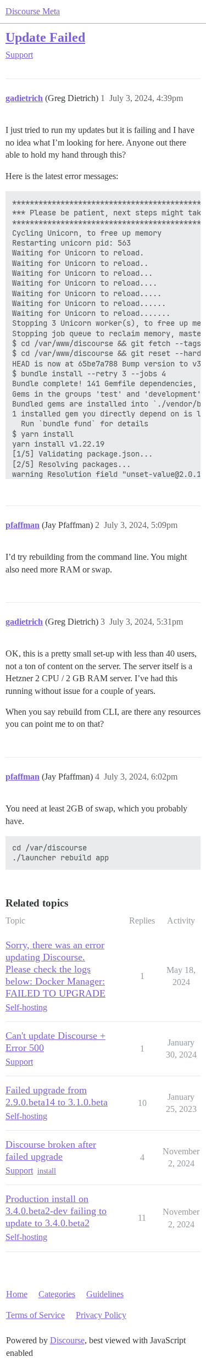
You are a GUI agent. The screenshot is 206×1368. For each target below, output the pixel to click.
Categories (56, 1294)
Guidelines (105, 1294)
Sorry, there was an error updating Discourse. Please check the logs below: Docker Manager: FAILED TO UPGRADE (55, 969)
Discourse (67, 1340)
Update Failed (45, 37)
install (46, 1171)
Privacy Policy (101, 1315)
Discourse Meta (32, 11)
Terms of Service (35, 1315)
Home (16, 1294)
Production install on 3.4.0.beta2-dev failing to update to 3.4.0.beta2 (56, 1210)
